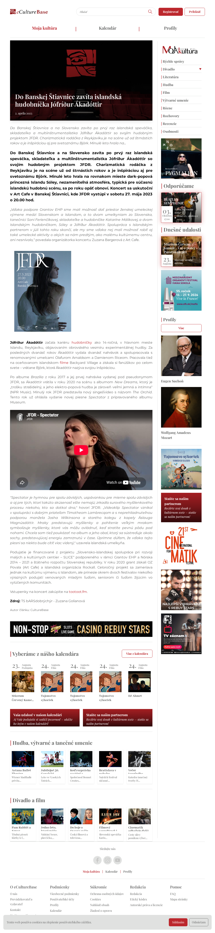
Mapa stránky (179, 899)
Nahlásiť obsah (99, 905)
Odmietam (199, 922)
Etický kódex (138, 899)
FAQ (173, 894)
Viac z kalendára (137, 654)
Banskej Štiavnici (51, 194)
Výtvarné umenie (175, 100)
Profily (170, 28)
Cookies (95, 899)
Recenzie (169, 123)
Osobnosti (169, 131)
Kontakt (15, 910)
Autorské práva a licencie (146, 905)
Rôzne (166, 108)
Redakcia (136, 894)
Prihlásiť (195, 12)
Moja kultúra (44, 28)
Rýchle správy (172, 61)
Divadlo (168, 69)
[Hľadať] (150, 11)
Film (165, 92)
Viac (181, 328)
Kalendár (107, 28)
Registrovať (170, 12)
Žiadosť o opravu (101, 911)
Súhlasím (178, 922)
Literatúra (169, 77)
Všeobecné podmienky (64, 894)
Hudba (167, 84)
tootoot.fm (78, 592)
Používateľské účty (62, 899)
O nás (13, 894)
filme (64, 363)
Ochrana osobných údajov (107, 894)
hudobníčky (82, 343)
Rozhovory (170, 116)
